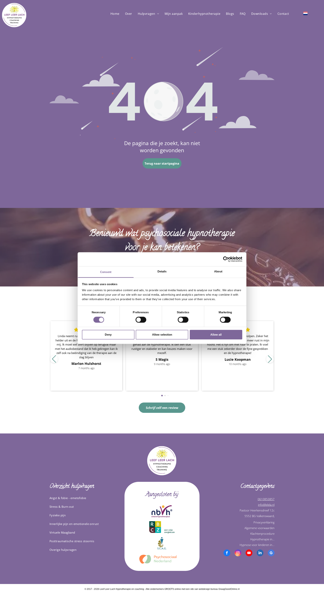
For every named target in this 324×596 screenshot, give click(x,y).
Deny (108, 334)
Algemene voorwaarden (259, 528)
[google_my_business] (271, 553)
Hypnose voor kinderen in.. (257, 545)
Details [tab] (162, 271)
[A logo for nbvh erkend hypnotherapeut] (162, 511)
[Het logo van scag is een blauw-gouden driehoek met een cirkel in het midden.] (162, 543)
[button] (270, 359)
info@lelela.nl (266, 505)
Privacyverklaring (264, 522)
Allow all (216, 334)
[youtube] (249, 553)
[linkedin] (260, 553)
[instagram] (238, 553)
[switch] (141, 320)
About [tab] (218, 271)
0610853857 (266, 499)
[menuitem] (115, 14)
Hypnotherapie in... (262, 539)
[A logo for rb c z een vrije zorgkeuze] (162, 527)
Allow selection (162, 334)
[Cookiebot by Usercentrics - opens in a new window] (225, 259)
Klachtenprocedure (262, 533)
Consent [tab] (105, 272)
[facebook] (227, 553)
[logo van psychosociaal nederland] (162, 559)
